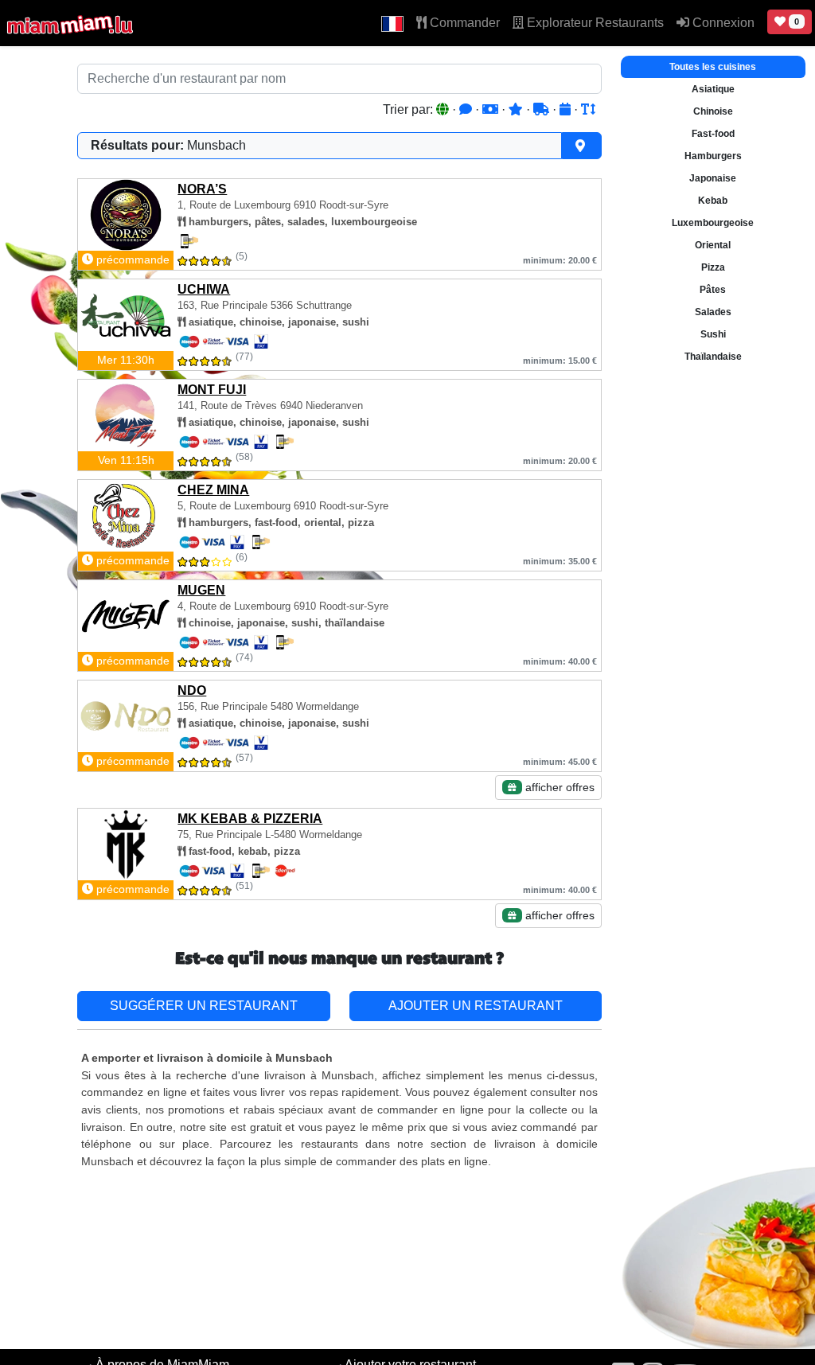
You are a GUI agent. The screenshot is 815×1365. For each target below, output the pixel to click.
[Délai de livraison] (542, 109)
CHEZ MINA (213, 490)
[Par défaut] (444, 109)
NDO (191, 690)
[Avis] (467, 109)
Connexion (722, 22)
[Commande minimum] (491, 109)
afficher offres (558, 787)
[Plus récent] (567, 109)
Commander (463, 22)
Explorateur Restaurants (594, 22)
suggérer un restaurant (204, 1005)
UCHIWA (203, 289)
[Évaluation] (517, 109)
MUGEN (201, 590)
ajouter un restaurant (475, 1005)
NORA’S (202, 189)
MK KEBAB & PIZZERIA (249, 818)
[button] (392, 23)
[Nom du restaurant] (588, 109)
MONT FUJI (211, 389)
